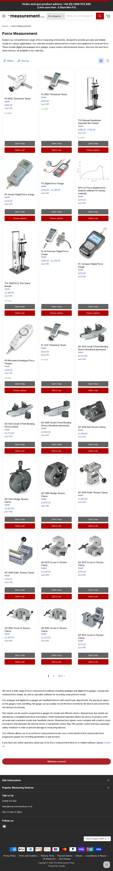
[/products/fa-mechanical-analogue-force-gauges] (20, 339)
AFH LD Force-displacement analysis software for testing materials (91, 190)
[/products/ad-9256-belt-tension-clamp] (93, 411)
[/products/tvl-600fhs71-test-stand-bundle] (20, 253)
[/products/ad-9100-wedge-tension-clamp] (20, 477)
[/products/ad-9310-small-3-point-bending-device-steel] (20, 409)
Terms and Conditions (28, 856)
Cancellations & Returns (96, 856)
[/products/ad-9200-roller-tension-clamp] (93, 474)
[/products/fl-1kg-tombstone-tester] (56, 331)
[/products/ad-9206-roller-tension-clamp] (20, 552)
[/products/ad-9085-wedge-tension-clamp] (56, 474)
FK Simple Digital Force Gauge (19, 194)
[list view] (107, 61)
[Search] (100, 16)
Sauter (7, 102)
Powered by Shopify (56, 866)
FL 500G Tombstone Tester (54, 94)
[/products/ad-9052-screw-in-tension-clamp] (20, 614)
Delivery (79, 856)
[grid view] (101, 61)
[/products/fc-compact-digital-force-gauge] (93, 243)
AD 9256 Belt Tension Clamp (91, 427)
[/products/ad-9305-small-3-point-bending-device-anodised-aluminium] (56, 409)
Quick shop (20, 143)
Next (60, 676)
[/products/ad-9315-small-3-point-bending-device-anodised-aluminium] (93, 332)
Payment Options (65, 856)
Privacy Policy (9, 856)
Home (5, 26)
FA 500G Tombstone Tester (18, 98)
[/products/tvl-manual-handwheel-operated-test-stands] (93, 93)
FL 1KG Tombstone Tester (53, 345)
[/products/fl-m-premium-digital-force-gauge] (56, 237)
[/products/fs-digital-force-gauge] (56, 169)
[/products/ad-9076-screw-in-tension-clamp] (56, 546)
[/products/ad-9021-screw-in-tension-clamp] (93, 618)
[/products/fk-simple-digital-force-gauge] (20, 175)
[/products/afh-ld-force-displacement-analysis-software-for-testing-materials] (93, 171)
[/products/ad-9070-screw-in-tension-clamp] (93, 546)
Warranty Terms (47, 856)
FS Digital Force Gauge (52, 183)
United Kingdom (95, 839)
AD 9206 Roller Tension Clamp (19, 572)
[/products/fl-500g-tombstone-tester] (56, 81)
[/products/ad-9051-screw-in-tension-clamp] (56, 614)
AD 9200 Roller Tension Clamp (92, 492)
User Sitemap (64, 859)
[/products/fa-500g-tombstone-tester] (20, 83)
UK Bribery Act (49, 859)
